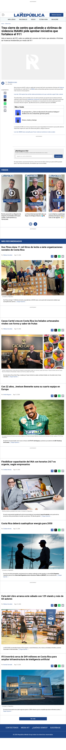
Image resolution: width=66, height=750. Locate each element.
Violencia (61, 87)
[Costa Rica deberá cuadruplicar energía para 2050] (32, 551)
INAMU (33, 89)
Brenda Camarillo (7, 664)
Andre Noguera (7, 394)
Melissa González (7, 255)
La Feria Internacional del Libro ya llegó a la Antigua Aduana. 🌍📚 (35, 215)
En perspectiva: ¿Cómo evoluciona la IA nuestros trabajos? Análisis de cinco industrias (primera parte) (40, 112)
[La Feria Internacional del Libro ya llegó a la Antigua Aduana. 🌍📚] (35, 193)
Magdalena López (12, 82)
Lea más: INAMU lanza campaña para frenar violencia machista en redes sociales (34, 132)
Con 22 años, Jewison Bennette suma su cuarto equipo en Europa (30, 388)
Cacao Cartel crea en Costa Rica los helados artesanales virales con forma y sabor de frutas (30, 322)
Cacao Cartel (29, 375)
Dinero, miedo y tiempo (29, 120)
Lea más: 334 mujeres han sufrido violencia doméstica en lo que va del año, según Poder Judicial (38, 94)
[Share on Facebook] (5, 96)
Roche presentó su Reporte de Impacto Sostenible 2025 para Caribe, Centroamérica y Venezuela (11, 216)
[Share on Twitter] (5, 100)
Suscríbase (55, 728)
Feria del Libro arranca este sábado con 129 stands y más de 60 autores (32, 597)
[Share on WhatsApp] (5, 103)
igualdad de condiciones (33, 99)
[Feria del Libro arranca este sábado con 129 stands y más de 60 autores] (32, 626)
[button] (56, 15)
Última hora (8, 23)
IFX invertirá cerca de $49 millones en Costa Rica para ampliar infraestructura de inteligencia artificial (29, 658)
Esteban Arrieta (7, 469)
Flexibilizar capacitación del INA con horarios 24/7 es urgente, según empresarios (28, 463)
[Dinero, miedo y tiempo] (18, 120)
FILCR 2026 (7, 647)
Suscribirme (58, 156)
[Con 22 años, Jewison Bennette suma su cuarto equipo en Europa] (32, 417)
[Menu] (3, 14)
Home (2, 23)
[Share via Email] (5, 107)
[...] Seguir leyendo (20, 301)
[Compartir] (5, 110)
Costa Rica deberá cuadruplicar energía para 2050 (26, 523)
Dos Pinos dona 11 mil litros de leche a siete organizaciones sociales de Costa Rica (31, 248)
